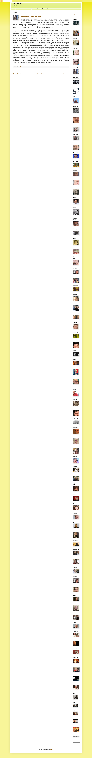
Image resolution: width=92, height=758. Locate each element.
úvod (13, 8)
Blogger (51, 749)
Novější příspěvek (17, 73)
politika (18, 8)
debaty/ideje (35, 8)
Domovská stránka (41, 73)
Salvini (75, 16)
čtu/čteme (42, 8)
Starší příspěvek (65, 73)
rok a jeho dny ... (18, 3)
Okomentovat (17, 71)
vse (29, 8)
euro (75, 14)
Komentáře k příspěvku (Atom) (28, 76)
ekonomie (24, 8)
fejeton (48, 8)
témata (75, 12)
